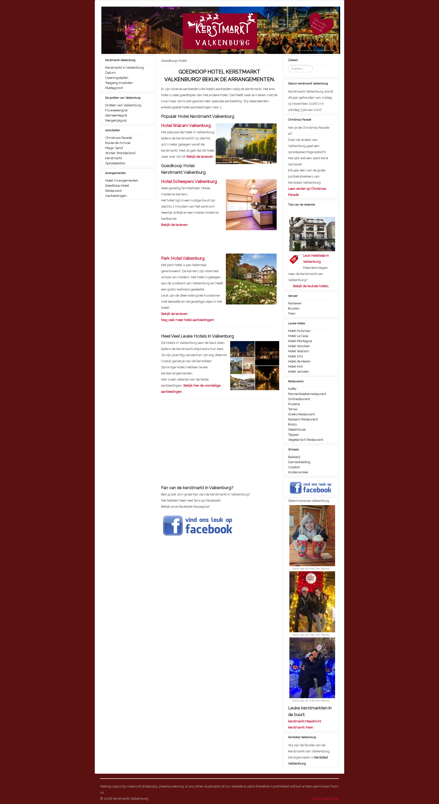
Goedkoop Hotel (117, 185)
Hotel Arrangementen (121, 180)
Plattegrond (114, 88)
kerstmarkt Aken (300, 727)
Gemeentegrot (116, 115)
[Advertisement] (203, 446)
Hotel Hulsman (299, 331)
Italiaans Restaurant (303, 419)
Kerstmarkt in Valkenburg (124, 67)
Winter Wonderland (120, 153)
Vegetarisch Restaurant (305, 440)
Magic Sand (114, 148)
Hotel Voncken (299, 346)
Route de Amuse (117, 143)
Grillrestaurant (299, 399)
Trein (291, 313)
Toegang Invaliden (119, 83)
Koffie (292, 389)
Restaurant (113, 191)
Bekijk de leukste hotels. (311, 286)
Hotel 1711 (295, 356)
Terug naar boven (325, 798)
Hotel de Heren (299, 361)
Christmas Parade (118, 138)
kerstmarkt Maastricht (304, 721)
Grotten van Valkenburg (123, 105)
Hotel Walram (298, 351)
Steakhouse (297, 429)
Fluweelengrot (116, 110)
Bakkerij (294, 457)
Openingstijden (116, 78)
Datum (110, 73)
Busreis (293, 308)
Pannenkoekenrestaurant (307, 394)
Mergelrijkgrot (116, 120)
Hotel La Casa (298, 336)
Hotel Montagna (300, 341)
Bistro (292, 424)
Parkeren (295, 303)
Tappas (293, 434)
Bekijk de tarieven (199, 156)
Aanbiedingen (116, 196)
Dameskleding (299, 462)
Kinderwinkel (298, 472)
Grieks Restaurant (301, 414)
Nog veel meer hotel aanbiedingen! (187, 320)
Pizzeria (294, 404)
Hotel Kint (295, 366)
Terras (292, 409)
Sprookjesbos (115, 163)
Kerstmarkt (113, 158)
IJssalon (294, 467)
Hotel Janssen (298, 371)
